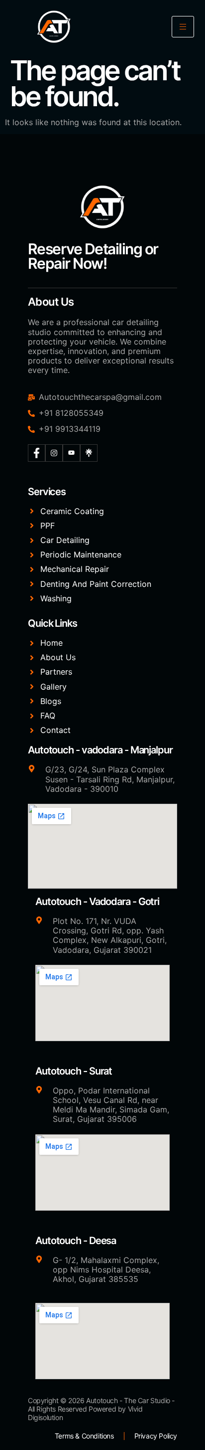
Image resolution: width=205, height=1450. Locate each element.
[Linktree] (89, 453)
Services (47, 492)
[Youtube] (71, 453)
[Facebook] (36, 453)
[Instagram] (54, 453)
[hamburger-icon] (183, 26)
